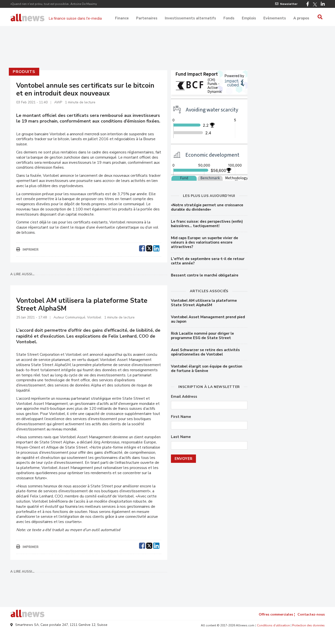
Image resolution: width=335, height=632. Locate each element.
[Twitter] (315, 4)
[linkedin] (156, 247)
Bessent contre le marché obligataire (204, 275)
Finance (122, 18)
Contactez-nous (311, 614)
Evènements (274, 18)
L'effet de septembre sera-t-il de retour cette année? (208, 261)
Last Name (181, 437)
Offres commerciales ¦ (277, 614)
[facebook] (142, 247)
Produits (24, 71)
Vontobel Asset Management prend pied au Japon (208, 319)
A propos (301, 18)
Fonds (228, 18)
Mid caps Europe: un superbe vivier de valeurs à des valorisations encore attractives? (204, 242)
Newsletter (288, 4)
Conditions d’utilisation (273, 625)
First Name (181, 416)
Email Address (184, 396)
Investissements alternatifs (190, 18)
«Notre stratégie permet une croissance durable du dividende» (207, 207)
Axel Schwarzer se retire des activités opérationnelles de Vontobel (205, 352)
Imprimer (31, 249)
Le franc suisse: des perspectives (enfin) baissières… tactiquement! (207, 223)
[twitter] (149, 247)
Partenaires (146, 18)
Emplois (249, 18)
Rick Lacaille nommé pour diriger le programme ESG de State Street (202, 335)
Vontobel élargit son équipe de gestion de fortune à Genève (206, 368)
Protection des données (308, 625)
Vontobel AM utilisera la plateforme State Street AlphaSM (204, 302)
